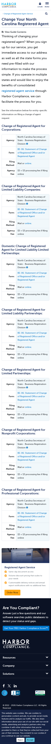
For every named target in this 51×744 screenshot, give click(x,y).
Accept (30, 740)
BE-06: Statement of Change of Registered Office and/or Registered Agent (32, 152)
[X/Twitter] (9, 686)
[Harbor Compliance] (16, 643)
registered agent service (18, 91)
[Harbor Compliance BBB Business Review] (17, 693)
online (28, 163)
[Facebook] (4, 686)
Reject (20, 740)
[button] (27, 144)
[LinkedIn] (15, 686)
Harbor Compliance (10, 5)
